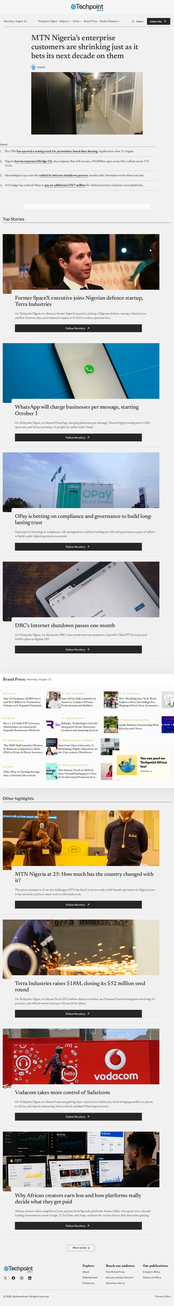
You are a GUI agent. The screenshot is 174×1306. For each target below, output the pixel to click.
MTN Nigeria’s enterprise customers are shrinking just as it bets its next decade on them (84, 47)
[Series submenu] (81, 21)
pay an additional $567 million (65, 185)
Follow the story (75, 328)
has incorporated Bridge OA (33, 161)
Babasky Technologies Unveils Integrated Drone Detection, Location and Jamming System (79, 727)
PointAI (41, 67)
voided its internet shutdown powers (63, 175)
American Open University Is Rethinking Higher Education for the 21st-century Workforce (78, 749)
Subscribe (156, 21)
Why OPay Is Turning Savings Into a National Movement (21, 774)
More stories (81, 1248)
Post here (145, 771)
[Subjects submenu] (70, 21)
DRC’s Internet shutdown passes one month (65, 625)
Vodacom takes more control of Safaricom (62, 1092)
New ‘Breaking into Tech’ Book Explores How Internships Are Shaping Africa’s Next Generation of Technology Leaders (139, 702)
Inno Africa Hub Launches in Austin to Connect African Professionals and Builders (78, 702)
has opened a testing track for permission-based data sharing (57, 151)
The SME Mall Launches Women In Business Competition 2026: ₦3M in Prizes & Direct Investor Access (23, 749)
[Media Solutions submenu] (119, 21)
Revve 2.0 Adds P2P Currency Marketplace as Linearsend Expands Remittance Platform (21, 727)
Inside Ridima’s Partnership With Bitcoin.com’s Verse (139, 727)
